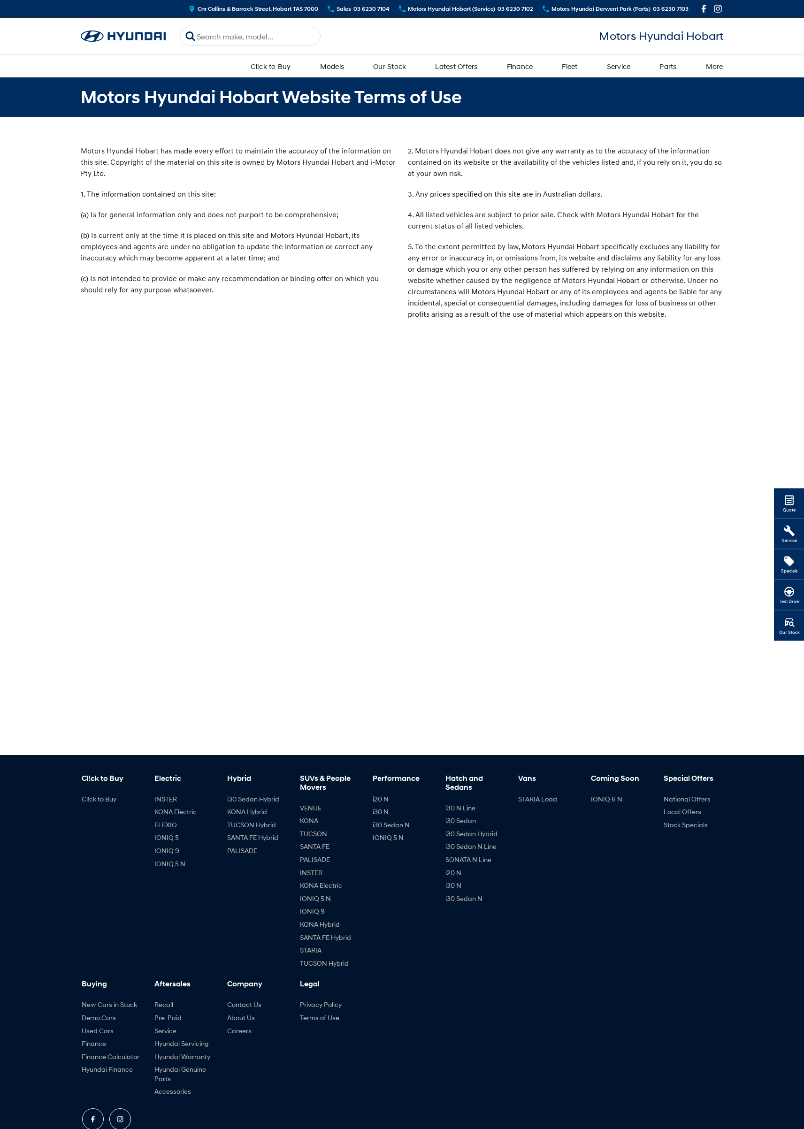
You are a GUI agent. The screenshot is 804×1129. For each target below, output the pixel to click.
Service (619, 66)
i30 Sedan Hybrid (253, 799)
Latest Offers (456, 66)
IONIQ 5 (166, 837)
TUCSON (313, 834)
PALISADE (242, 850)
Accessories (172, 1091)
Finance (520, 66)
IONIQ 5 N (169, 864)
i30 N (381, 812)
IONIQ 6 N (606, 799)
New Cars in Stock (109, 1004)
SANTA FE (314, 846)
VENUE (311, 808)
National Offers (687, 799)
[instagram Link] (718, 9)
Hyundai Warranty (182, 1056)
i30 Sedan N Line (471, 846)
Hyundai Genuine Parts (180, 1074)
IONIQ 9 (166, 850)
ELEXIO (165, 825)
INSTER (165, 799)
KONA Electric (175, 812)
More (714, 66)
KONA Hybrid (247, 812)
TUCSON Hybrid (251, 825)
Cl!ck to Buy (271, 66)
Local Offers (682, 812)
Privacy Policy (321, 1004)
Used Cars (98, 1031)
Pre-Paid (168, 1018)
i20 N (381, 799)
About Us (241, 1018)
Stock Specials (686, 825)
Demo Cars (99, 1018)
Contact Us (244, 1004)
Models (332, 66)
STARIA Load (537, 799)
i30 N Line (460, 808)
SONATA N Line (468, 859)
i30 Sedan (460, 820)
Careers (239, 1031)
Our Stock (389, 66)
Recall (163, 1004)
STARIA (311, 950)
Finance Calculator (110, 1056)
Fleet (569, 66)
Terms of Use (319, 1018)
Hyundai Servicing (181, 1043)
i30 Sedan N (391, 825)
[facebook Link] (704, 9)
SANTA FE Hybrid (252, 837)
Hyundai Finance (107, 1069)
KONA (309, 820)
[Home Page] (123, 36)
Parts (667, 66)
